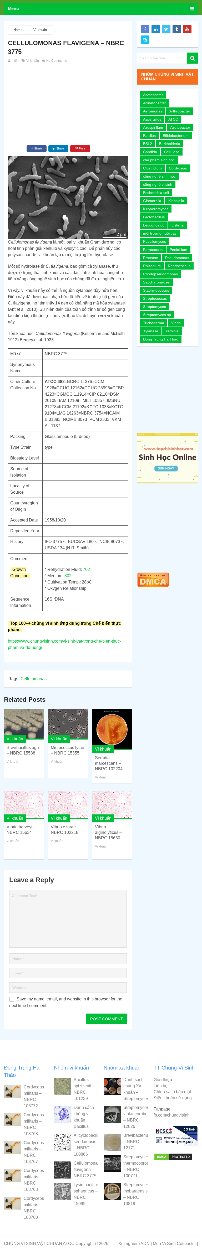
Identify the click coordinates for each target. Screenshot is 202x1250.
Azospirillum (153, 127)
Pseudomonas (177, 258)
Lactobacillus (154, 217)
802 (68, 576)
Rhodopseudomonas (160, 274)
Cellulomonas (34, 678)
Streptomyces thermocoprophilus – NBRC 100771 (135, 1166)
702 (86, 569)
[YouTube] (187, 29)
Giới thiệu (163, 1079)
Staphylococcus (156, 290)
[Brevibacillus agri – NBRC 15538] (24, 724)
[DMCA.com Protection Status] (153, 588)
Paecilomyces (154, 241)
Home (17, 30)
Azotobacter (180, 127)
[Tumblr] (177, 29)
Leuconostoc (153, 225)
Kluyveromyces (155, 209)
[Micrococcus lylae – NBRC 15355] (68, 724)
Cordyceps (178, 168)
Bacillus (149, 135)
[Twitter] (166, 29)
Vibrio (176, 323)
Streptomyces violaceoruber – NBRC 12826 (135, 1117)
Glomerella (152, 201)
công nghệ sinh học (159, 176)
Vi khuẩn (40, 30)
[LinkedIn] (156, 29)
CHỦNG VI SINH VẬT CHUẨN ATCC (39, 1243)
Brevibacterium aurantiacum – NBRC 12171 (135, 1141)
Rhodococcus (179, 266)
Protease (150, 258)
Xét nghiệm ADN (134, 1243)
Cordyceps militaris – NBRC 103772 (34, 1096)
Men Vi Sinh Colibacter (174, 1243)
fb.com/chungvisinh (172, 1115)
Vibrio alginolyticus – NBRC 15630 (108, 832)
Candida (150, 152)
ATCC (173, 119)
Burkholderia (169, 144)
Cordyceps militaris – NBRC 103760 (34, 1208)
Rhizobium (152, 266)
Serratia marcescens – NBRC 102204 (109, 763)
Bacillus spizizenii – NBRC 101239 (84, 1089)
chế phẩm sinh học (159, 160)
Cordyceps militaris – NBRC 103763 (34, 1180)
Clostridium (152, 168)
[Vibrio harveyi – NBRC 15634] (24, 805)
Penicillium (178, 249)
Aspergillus (152, 119)
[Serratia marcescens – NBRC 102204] (112, 729)
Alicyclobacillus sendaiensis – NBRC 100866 (86, 1144)
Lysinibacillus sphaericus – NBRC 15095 (86, 1194)
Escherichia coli (156, 192)
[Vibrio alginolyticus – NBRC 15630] (112, 805)
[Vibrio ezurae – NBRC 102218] (68, 805)
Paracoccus (153, 249)
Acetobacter (153, 95)
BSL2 (147, 144)
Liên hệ (161, 1085)
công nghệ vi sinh (157, 184)
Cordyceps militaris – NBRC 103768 (34, 1124)
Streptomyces (154, 306)
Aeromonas (152, 111)
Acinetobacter (154, 103)
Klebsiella (176, 201)
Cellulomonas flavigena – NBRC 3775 (86, 1169)
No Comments (56, 61)
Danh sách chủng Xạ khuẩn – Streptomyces (135, 1089)
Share (38, 148)
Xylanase (150, 331)
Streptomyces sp (157, 315)
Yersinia (172, 331)
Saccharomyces (156, 282)
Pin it (82, 148)
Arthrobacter (179, 111)
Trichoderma (153, 323)
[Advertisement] (68, 103)
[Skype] (145, 39)
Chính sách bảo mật (172, 1091)
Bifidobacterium (176, 135)
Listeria (177, 225)
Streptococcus (155, 298)
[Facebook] (145, 29)
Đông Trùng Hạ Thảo (160, 339)
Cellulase (171, 152)
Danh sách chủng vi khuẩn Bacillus (84, 1117)
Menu (13, 8)
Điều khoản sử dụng (173, 1098)
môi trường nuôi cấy (159, 233)
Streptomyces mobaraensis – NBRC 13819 (135, 1194)
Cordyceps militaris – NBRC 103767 (34, 1152)
